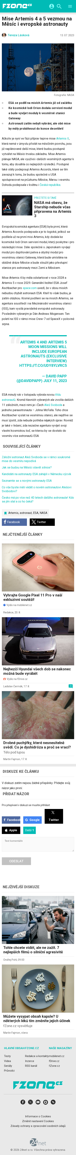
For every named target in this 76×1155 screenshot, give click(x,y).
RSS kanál (31, 1065)
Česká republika (50, 185)
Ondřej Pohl (10, 959)
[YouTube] (38, 1103)
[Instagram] (45, 1103)
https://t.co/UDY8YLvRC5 (43, 365)
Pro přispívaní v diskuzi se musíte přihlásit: (26, 805)
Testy (7, 1056)
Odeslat (16, 861)
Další (29, 830)
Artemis (13, 513)
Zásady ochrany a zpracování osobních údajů (38, 1126)
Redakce (8, 612)
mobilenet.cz (56, 1056)
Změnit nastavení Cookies (38, 1121)
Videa (7, 1061)
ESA (35, 513)
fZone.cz (54, 1065)
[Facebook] (22, 1103)
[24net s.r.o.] (38, 1145)
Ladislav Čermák (13, 686)
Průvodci (9, 1070)
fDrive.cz (54, 1061)
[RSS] (53, 1103)
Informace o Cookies (38, 1116)
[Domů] (17, 6)
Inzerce (29, 1061)
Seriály (8, 1065)
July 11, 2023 (55, 381)
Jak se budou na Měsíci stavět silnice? (27, 467)
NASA (43, 513)
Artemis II (62, 138)
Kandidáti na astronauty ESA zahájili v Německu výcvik (36, 474)
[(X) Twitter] (30, 1103)
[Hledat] (59, 7)
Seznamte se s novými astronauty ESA (27, 480)
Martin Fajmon (11, 759)
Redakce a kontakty (37, 1056)
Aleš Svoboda (53, 405)
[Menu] (70, 7)
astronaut (26, 513)
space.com (30, 288)
